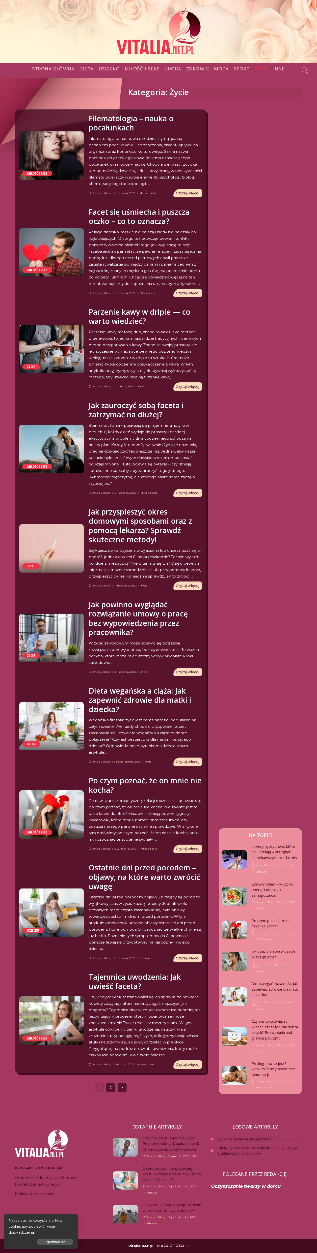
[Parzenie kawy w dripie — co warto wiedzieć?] (51, 349)
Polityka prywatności (34, 1194)
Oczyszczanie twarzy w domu (246, 1186)
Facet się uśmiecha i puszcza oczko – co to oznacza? (139, 216)
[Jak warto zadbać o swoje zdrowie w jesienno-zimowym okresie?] (125, 1214)
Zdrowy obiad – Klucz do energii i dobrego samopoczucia (272, 890)
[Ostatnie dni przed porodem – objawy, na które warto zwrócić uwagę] (51, 912)
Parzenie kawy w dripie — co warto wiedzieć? (139, 316)
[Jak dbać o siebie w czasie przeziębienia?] (234, 961)
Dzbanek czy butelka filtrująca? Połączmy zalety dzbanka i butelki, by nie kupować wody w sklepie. (172, 1143)
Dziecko (33, 930)
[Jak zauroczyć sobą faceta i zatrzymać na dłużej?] (51, 449)
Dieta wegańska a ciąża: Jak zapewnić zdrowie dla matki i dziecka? (140, 700)
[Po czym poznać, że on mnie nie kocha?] (51, 814)
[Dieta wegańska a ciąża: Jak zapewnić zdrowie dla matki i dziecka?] (51, 726)
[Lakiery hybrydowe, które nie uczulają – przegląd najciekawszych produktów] (234, 859)
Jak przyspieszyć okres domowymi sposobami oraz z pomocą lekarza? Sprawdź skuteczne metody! (140, 526)
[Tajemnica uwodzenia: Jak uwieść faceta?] (51, 1020)
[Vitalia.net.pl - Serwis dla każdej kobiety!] (158, 31)
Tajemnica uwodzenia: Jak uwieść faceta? (135, 981)
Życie (31, 366)
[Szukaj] (305, 70)
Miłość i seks (37, 173)
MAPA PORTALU (172, 1246)
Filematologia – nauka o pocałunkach (131, 123)
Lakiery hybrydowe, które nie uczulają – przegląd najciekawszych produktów (274, 852)
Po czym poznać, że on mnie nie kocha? (145, 785)
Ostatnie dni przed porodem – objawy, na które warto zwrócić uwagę (144, 876)
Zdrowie (261, 872)
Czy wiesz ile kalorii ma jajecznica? (244, 1138)
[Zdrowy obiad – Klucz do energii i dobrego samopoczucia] (234, 896)
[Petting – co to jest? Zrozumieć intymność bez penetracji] (234, 1075)
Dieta (31, 743)
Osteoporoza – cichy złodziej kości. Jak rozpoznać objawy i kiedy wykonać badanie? (172, 1174)
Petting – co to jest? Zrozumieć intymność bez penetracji (273, 1069)
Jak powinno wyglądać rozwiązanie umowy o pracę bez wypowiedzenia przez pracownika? (138, 618)
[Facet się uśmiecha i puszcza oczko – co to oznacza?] (51, 252)
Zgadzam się (55, 1242)
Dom (196, 1156)
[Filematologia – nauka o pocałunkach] (51, 155)
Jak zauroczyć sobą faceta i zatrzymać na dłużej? (136, 410)
